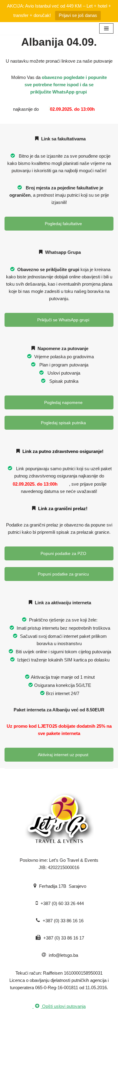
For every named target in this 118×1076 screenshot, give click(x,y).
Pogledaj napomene (63, 402)
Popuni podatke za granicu (63, 574)
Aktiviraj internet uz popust (62, 754)
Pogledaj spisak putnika (63, 422)
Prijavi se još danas (78, 15)
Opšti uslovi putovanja (63, 1006)
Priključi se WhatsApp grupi (62, 319)
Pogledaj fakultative (63, 223)
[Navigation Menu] (106, 28)
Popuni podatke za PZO (62, 553)
